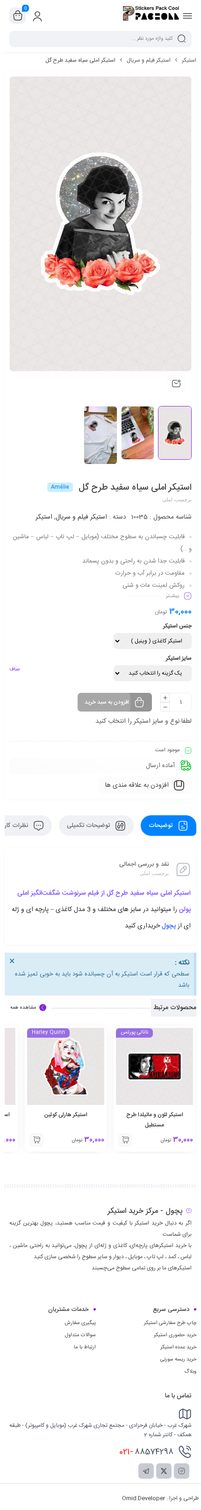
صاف (14, 669)
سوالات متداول (80, 1335)
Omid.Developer (143, 1498)
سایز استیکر (179, 658)
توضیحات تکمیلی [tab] (89, 825)
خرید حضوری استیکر (175, 1335)
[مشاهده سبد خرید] (17, 16)
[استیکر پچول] (151, 15)
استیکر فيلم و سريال (149, 60)
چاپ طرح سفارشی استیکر (170, 1323)
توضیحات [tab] (161, 825)
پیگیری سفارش (80, 1323)
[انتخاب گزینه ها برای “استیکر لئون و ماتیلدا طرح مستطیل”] (125, 1140)
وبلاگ (190, 1372)
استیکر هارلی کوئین (65, 1114)
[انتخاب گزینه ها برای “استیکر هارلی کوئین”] (36, 1140)
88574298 (146, 1452)
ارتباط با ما (85, 1347)
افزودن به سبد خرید (107, 702)
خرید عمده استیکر (178, 1347)
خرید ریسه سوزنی (178, 1359)
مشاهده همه (23, 1007)
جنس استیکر (177, 626)
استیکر (189, 60)
